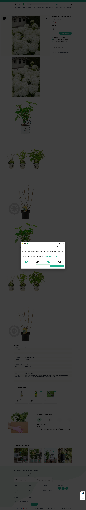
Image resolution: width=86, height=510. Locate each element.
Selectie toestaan (43, 265)
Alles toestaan (57, 265)
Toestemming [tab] (28, 246)
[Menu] (84, 492)
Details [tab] (43, 246)
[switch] (37, 262)
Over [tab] (58, 246)
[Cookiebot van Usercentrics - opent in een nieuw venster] (60, 243)
